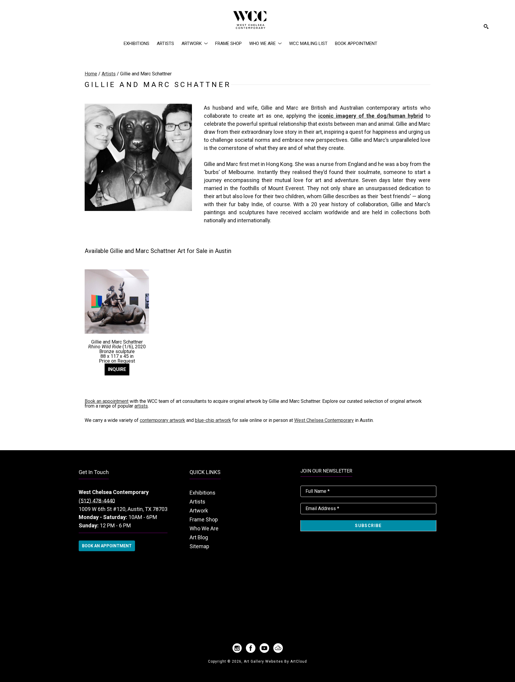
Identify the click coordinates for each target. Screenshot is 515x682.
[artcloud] (278, 648)
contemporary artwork (162, 420)
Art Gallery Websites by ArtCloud (275, 661)
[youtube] (264, 648)
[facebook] (250, 648)
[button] (195, 43)
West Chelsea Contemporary (324, 420)
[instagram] (237, 648)
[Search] (486, 26)
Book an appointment (106, 401)
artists (141, 406)
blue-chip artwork (213, 420)
